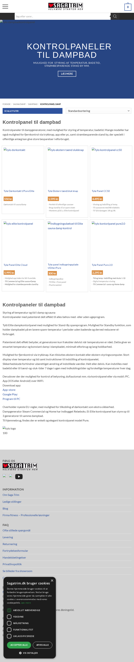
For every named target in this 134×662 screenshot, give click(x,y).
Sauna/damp (19, 104)
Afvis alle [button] (42, 644)
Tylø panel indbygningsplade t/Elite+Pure (63, 266)
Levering (8, 537)
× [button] (52, 580)
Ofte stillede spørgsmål (16, 530)
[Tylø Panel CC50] (111, 171)
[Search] (115, 16)
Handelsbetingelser (14, 557)
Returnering (10, 544)
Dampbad (33, 104)
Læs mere (26, 602)
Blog (5, 508)
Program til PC (11, 398)
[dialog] (29, 617)
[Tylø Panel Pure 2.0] (111, 244)
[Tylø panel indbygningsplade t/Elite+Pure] (67, 244)
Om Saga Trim (11, 494)
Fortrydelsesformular (15, 550)
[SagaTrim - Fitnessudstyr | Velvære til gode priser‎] (65, 6)
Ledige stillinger (12, 501)
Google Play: (10, 394)
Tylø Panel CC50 (101, 190)
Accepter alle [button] (19, 644)
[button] (3, 6)
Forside (6, 104)
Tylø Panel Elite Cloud (15, 264)
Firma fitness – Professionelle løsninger (26, 515)
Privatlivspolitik (12, 564)
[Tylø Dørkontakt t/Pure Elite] (23, 171)
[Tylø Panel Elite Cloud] (23, 244)
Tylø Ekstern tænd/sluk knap (63, 190)
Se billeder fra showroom (17, 571)
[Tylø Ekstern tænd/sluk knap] (67, 171)
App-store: (9, 389)
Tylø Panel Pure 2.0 (102, 264)
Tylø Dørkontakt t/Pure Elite (19, 190)
